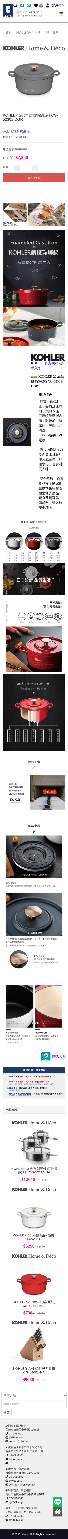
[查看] (34, 1141)
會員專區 (58, 5)
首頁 (9, 32)
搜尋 (6, 1412)
